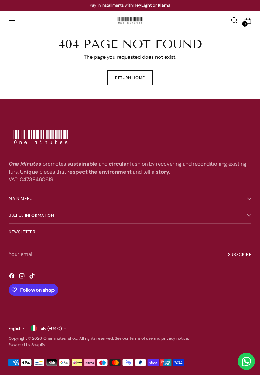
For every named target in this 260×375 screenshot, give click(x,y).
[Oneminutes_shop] (130, 20)
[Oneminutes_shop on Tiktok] (32, 277)
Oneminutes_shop (60, 338)
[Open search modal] (234, 20)
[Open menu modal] (11, 20)
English (15, 328)
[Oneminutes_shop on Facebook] (12, 277)
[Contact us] (246, 361)
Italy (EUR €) (50, 328)
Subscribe (239, 254)
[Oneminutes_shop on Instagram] (22, 277)
